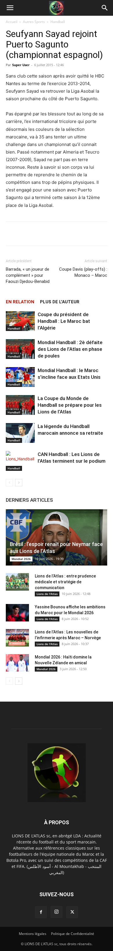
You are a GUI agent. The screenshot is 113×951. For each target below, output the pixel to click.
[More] (74, 233)
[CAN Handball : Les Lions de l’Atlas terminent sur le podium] (20, 461)
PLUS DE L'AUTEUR (59, 301)
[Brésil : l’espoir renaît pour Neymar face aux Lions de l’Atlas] (56, 537)
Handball (57, 21)
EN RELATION (20, 301)
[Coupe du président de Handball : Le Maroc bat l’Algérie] (20, 321)
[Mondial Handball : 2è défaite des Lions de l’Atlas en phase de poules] (20, 349)
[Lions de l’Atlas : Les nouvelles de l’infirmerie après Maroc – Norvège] (17, 638)
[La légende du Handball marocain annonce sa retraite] (20, 433)
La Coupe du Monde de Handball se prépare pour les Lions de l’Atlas (70, 405)
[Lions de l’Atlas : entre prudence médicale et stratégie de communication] (17, 582)
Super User (21, 65)
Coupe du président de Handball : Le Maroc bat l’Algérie (64, 321)
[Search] (105, 8)
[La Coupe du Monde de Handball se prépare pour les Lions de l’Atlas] (20, 405)
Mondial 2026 (21, 559)
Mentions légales (32, 933)
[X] (72, 912)
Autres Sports (34, 21)
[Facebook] (41, 912)
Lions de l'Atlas (47, 594)
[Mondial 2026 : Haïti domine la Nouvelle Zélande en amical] (17, 663)
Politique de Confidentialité (72, 933)
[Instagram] (56, 912)
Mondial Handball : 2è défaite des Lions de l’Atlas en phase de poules (70, 349)
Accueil (11, 21)
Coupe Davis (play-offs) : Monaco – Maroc (83, 272)
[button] (10, 8)
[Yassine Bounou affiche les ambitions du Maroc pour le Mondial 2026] (17, 612)
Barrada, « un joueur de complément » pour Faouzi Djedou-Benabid (28, 275)
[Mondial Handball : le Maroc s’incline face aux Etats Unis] (20, 377)
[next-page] (18, 482)
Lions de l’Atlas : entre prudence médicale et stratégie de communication (65, 582)
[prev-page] (9, 482)
